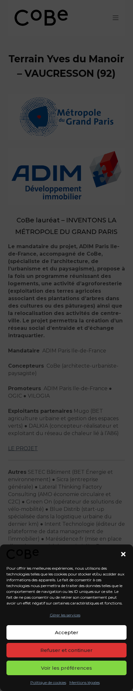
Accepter (66, 632)
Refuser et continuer (66, 650)
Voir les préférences (66, 668)
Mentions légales (84, 682)
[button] (123, 554)
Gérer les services (65, 615)
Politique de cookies (48, 682)
